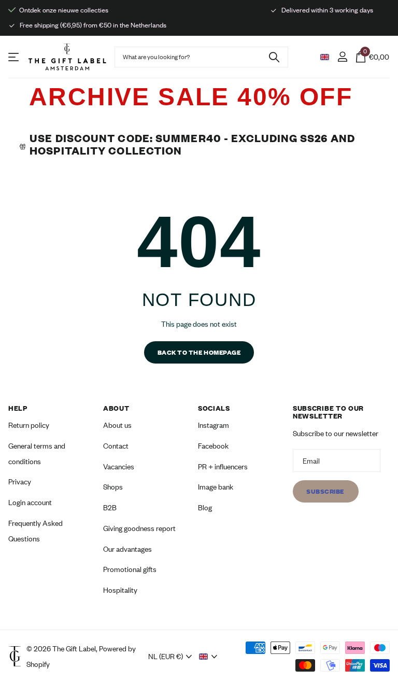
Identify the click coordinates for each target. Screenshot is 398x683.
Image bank (215, 487)
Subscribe (325, 491)
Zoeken (274, 57)
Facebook (213, 446)
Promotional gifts (130, 569)
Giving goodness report (139, 528)
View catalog (14, 57)
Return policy (28, 425)
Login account (30, 502)
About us (117, 425)
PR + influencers (223, 466)
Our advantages (127, 548)
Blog (205, 507)
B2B (110, 507)
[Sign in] (342, 56)
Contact (116, 446)
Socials (214, 408)
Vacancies (118, 466)
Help (17, 408)
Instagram (213, 425)
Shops (113, 487)
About (116, 408)
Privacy (19, 481)
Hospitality (120, 590)
